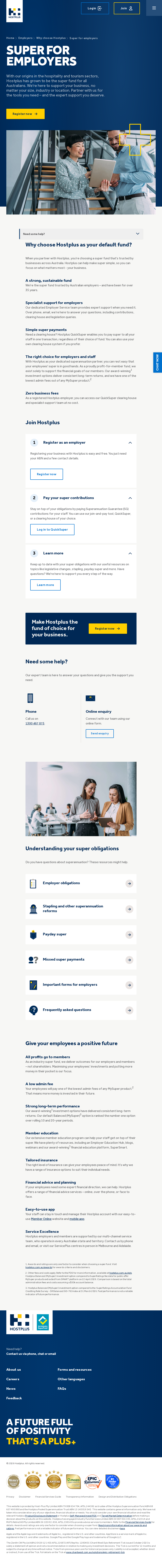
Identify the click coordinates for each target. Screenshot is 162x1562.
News (11, 1389)
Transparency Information (80, 1497)
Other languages (71, 1379)
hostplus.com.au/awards (38, 1267)
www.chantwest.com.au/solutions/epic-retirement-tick (95, 1552)
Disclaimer (25, 1497)
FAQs (62, 1389)
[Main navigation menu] (154, 8)
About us (13, 1370)
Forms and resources (75, 1370)
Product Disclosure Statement (41, 1516)
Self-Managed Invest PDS (83, 1516)
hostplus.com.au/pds (120, 1273)
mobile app (77, 1219)
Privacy (10, 1497)
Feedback (14, 1398)
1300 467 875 (34, 723)
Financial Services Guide (48, 1497)
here (122, 1528)
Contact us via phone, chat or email (31, 1354)
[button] (157, 362)
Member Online (41, 1219)
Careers (12, 1379)
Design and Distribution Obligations (118, 1497)
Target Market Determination (116, 1516)
